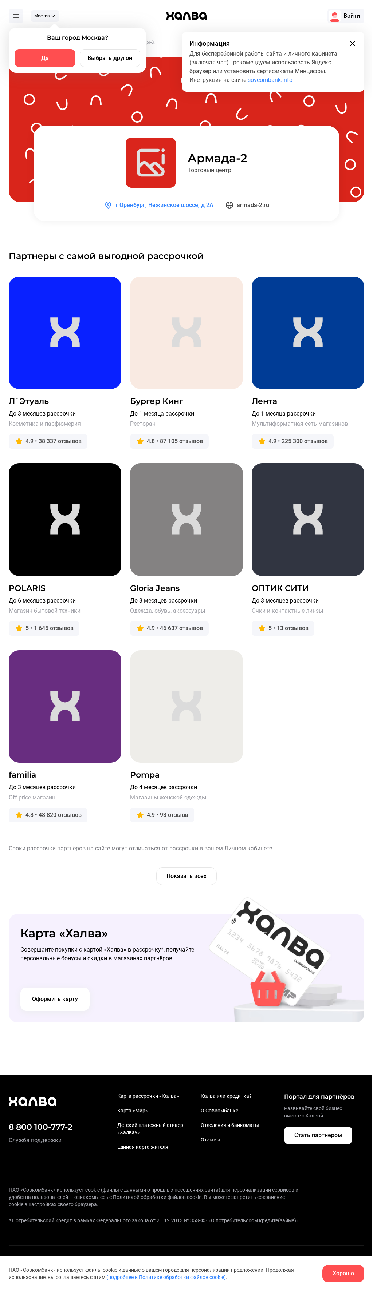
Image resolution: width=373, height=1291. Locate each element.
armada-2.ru (253, 205)
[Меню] (16, 16)
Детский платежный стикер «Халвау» (150, 1128)
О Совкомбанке (219, 1110)
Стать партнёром (318, 1135)
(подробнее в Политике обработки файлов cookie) (166, 1277)
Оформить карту (55, 999)
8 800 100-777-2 (40, 1127)
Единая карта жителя (142, 1147)
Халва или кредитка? (226, 1096)
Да (45, 58)
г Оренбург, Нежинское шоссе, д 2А (164, 205)
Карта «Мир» (132, 1110)
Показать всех (186, 876)
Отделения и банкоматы (230, 1125)
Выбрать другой (109, 58)
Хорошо (343, 1273)
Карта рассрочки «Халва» (148, 1096)
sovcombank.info (270, 79)
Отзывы (210, 1140)
